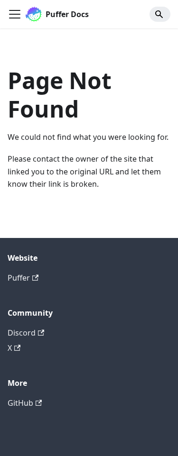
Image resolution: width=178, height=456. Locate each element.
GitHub (20, 403)
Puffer (19, 278)
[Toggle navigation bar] (15, 14)
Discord (22, 333)
